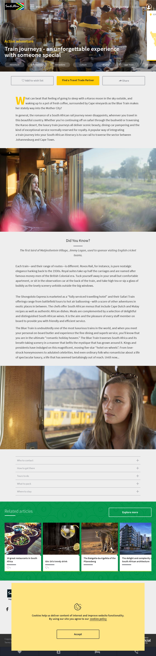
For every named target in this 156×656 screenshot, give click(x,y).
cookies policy (98, 619)
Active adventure (19, 41)
